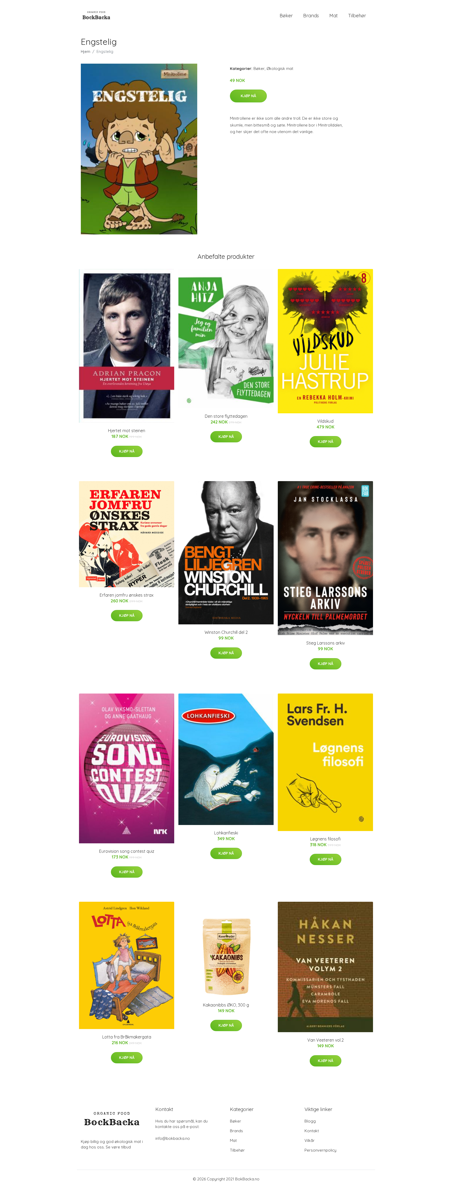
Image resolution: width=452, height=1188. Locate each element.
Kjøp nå (248, 96)
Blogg (310, 1121)
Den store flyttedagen (226, 416)
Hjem (85, 51)
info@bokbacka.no (172, 1138)
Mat (333, 16)
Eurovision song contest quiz (126, 851)
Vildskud (325, 421)
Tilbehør (357, 16)
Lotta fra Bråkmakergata (126, 1037)
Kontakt (311, 1130)
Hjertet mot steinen (126, 430)
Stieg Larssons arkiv (325, 643)
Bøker (286, 16)
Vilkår (309, 1140)
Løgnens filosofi (325, 839)
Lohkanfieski (226, 832)
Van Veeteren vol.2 (325, 1040)
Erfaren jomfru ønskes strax (127, 595)
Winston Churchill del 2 (226, 632)
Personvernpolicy (320, 1150)
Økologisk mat (280, 68)
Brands (311, 16)
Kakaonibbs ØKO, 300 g (226, 1005)
